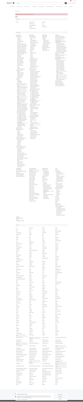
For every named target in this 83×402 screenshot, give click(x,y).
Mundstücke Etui (32, 70)
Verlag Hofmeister (31, 359)
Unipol (56, 333)
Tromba (43, 331)
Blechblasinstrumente (32, 36)
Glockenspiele (58, 193)
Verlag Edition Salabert (58, 352)
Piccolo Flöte (19, 38)
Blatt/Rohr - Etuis (19, 150)
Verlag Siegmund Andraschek (46, 371)
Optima (30, 301)
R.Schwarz (43, 310)
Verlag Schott (18, 371)
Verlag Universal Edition (58, 373)
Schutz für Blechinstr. (33, 135)
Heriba (30, 269)
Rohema (30, 315)
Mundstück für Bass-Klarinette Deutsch (21, 98)
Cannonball (57, 243)
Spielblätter (17, 78)
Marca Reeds (31, 290)
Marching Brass (32, 48)
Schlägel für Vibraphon (59, 178)
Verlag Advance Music (45, 337)
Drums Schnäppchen (58, 80)
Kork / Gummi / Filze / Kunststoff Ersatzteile (35, 124)
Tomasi (17, 331)
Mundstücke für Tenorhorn (34, 77)
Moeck (17, 296)
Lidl (55, 285)
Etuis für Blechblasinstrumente (33, 90)
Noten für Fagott (31, 180)
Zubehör (17, 219)
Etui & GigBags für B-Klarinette (21, 115)
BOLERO (43, 240)
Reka (56, 312)
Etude (56, 253)
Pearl (17, 304)
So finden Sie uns (31, 23)
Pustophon (30, 310)
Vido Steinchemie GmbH (32, 376)
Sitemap (43, 25)
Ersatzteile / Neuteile (33, 119)
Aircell (17, 229)
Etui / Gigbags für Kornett (34, 91)
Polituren (18, 131)
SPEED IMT (30, 325)
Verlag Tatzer (31, 373)
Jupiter (56, 275)
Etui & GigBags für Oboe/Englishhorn (19, 122)
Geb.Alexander (18, 261)
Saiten (43, 181)
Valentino (43, 334)
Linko (17, 286)
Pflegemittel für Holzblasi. (20, 129)
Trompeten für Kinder (33, 61)
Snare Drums (57, 197)
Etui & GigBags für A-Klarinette (21, 118)
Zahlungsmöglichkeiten (32, 25)
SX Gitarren (30, 328)
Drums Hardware (58, 207)
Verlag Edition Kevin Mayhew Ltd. (47, 351)
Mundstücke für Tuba (33, 82)
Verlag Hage (18, 357)
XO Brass (56, 382)
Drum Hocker (57, 198)
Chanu (30, 245)
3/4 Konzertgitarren (46, 173)
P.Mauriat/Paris (18, 302)
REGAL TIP (43, 312)
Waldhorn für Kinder (33, 63)
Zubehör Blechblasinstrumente (33, 128)
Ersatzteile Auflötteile (33, 117)
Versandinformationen (32, 28)
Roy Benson (44, 317)
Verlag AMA (31, 339)
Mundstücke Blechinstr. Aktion (59, 55)
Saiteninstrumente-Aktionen (59, 83)
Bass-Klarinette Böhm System (21, 51)
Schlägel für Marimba (59, 179)
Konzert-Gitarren (44, 169)
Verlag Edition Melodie (19, 352)
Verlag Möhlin (31, 363)
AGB (42, 23)
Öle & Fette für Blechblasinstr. (34, 107)
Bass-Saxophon (19, 63)
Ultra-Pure (43, 333)
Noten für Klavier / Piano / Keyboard (34, 194)
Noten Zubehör (31, 199)
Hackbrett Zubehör (45, 179)
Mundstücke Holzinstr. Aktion (59, 38)
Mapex (17, 290)
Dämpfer (31, 129)
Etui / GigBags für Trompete (34, 92)
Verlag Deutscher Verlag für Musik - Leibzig (60, 346)
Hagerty (56, 264)
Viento (56, 376)
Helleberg (43, 267)
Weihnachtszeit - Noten (32, 174)
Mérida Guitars (44, 293)
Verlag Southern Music (19, 373)
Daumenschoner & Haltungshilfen (22, 154)
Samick (30, 318)
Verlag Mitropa (18, 363)
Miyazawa (43, 294)
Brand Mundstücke (58, 240)
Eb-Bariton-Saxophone (20, 62)
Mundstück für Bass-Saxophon (21, 110)
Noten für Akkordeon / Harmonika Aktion (61, 77)
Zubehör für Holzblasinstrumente (21, 146)
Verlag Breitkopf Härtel (58, 341)
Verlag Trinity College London (46, 373)
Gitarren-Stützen (45, 197)
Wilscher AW (44, 379)
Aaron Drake (31, 227)
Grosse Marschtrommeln (58, 187)
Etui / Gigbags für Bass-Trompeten (35, 95)
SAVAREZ (56, 318)
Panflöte (18, 67)
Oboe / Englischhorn (20, 65)
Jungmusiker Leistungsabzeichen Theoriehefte (34, 170)
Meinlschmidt (18, 293)
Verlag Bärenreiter (18, 341)
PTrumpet (56, 309)
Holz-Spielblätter (19, 81)
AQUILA (30, 232)
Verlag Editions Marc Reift (59, 354)
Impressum (18, 399)
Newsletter (30, 26)
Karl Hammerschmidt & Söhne (20, 278)
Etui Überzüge (19, 126)
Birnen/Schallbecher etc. (20, 139)
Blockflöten (18, 37)
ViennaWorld (44, 376)
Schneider (56, 320)
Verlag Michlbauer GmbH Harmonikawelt (59, 361)
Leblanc (30, 283)
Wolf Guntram (44, 381)
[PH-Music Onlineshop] (11, 3)
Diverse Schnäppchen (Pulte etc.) (60, 85)
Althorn (31, 51)
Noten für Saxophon (32, 179)
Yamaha (17, 384)
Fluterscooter (57, 256)
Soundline (17, 325)
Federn (31, 121)
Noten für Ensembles (32, 173)
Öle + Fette (18, 130)
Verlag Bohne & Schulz (45, 341)
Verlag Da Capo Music (32, 345)
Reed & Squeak (31, 312)
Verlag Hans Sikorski (45, 357)
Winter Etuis (57, 379)
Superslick (17, 328)
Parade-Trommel (57, 203)
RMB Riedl (17, 315)
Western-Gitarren (44, 176)
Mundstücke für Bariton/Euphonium (35, 76)
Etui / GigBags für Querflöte (21, 114)
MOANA (56, 294)
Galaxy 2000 (57, 259)
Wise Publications (18, 381)
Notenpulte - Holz (45, 41)
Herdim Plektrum (18, 269)
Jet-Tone (17, 274)
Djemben (56, 201)
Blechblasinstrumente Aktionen (59, 52)
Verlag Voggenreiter (19, 374)
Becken (56, 182)
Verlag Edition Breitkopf (32, 349)
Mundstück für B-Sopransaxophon (22, 104)
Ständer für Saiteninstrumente (47, 188)
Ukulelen (43, 177)
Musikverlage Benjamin (19, 299)
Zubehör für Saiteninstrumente (46, 184)
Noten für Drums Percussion (60, 79)
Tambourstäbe (44, 37)
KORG (43, 280)
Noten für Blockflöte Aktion (60, 62)
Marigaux (43, 290)
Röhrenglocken (58, 191)
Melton (30, 293)
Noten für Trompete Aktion (60, 69)
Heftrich (17, 267)
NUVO (56, 299)
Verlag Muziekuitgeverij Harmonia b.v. (21, 368)
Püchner (17, 310)
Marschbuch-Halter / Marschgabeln (22, 157)
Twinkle (30, 333)
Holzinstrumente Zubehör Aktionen (60, 37)
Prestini (56, 307)
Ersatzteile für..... (32, 118)
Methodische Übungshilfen (34, 86)
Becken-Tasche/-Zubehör (60, 186)
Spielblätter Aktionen (58, 42)
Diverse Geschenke (19, 169)
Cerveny (17, 245)
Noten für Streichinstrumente (33, 197)
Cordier (30, 248)
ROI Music (43, 315)
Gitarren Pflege (45, 195)
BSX (55, 242)
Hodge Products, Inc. (58, 269)
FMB (29, 258)
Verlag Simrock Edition (58, 371)
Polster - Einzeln (19, 140)
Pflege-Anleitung (32, 106)
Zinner (56, 384)
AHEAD (56, 227)
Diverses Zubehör (19, 166)
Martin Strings (18, 291)
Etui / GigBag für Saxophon (21, 120)
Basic (43, 237)
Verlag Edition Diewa (45, 349)
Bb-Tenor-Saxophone (20, 61)
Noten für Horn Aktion (59, 72)
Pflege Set (31, 111)
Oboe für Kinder (19, 77)
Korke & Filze (19, 142)
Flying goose (18, 258)
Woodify (56, 381)
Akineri (30, 229)
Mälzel (56, 288)
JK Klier (30, 274)
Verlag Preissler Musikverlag (33, 368)
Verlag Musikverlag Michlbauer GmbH (47, 365)
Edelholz (30, 251)
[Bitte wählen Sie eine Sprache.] (71, 1)
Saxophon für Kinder (20, 75)
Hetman (43, 269)
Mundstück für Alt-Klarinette (21, 99)
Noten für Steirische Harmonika (33, 193)
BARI (30, 237)
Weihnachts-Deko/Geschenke (20, 176)
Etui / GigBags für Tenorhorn (34, 97)
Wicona (17, 379)
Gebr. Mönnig (31, 261)
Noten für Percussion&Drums (33, 198)
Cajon (56, 202)
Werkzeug (18, 144)
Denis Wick (17, 250)
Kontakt (75, 0)
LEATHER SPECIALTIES (58, 282)
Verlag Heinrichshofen (58, 357)
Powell (30, 307)
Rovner (30, 317)
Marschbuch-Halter (59, 212)
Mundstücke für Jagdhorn (34, 80)
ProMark (30, 309)
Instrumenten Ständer (20, 156)
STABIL (43, 325)
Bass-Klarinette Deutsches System (22, 52)
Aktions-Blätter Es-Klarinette (60, 44)
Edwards (43, 251)
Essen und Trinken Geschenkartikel (21, 171)
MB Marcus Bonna (45, 291)
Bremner (17, 242)
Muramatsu (31, 296)
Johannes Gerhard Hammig (20, 275)
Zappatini (43, 384)
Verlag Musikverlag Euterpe (20, 365)
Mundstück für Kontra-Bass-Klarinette (21, 103)
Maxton (30, 291)
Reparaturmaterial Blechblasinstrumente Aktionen (59, 57)
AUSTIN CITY (57, 234)
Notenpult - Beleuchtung (46, 42)
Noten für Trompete (32, 183)
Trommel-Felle (58, 213)
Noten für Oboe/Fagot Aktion (60, 67)
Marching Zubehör (59, 211)
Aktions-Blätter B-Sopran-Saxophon (61, 47)
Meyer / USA (18, 294)
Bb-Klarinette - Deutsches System (22, 46)
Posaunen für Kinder (33, 65)
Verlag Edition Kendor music (33, 351)
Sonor (56, 323)
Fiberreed (17, 256)
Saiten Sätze (45, 182)
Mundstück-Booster (33, 87)
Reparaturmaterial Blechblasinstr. (34, 116)
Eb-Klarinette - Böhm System (21, 43)
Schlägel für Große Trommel (60, 176)
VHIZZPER (56, 374)
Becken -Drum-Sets (59, 184)
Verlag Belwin (31, 341)
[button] (69, 3)
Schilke (43, 320)
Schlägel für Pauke (59, 172)
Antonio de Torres (18, 232)
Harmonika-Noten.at (58, 266)
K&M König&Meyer (19, 277)
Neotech (43, 299)
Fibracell (30, 256)
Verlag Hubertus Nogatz (19, 360)
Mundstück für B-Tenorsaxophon (22, 106)
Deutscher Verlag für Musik (33, 250)
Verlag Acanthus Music (19, 337)
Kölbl (17, 280)
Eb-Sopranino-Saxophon (20, 57)
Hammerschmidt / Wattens (20, 266)
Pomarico (17, 307)
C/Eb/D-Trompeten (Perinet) (34, 42)
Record (17, 312)
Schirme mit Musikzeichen (20, 173)
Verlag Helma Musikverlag (20, 359)
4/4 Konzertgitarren (46, 171)
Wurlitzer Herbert (31, 382)
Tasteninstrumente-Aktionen (59, 84)
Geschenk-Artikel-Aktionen (59, 81)
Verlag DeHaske (44, 345)
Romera (56, 315)
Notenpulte (44, 38)
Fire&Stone (43, 256)
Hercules (56, 267)
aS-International (18, 234)
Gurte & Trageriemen (33, 130)
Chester (56, 245)
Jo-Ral (43, 274)
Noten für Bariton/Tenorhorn (33, 184)
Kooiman (30, 280)
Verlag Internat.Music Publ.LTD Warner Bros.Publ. (34, 361)
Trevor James (31, 331)
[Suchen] (66, 3)
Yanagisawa (31, 384)
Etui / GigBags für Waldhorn (34, 101)
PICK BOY (56, 304)
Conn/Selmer (18, 248)
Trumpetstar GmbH (19, 333)
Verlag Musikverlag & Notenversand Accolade (60, 364)
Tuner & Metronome (45, 46)
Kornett (31, 38)
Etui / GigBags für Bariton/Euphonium (33, 99)
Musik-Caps (17, 172)
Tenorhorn (31, 53)
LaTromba (43, 282)
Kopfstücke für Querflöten (21, 164)
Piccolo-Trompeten (33, 37)
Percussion (56, 196)
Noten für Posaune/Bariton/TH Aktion (60, 71)
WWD (43, 382)
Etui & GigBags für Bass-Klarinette (22, 119)
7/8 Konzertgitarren (46, 172)
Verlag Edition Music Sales (33, 352)
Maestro (17, 288)
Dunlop (17, 251)
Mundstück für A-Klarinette (21, 92)
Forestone (56, 258)
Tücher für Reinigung (20, 135)
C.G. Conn (43, 243)
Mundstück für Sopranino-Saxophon (22, 109)
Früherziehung (31, 195)
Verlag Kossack (44, 360)
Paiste (30, 302)
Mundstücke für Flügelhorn (34, 73)
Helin (30, 267)
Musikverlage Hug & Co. (32, 299)
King (43, 278)
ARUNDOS (56, 232)
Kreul (56, 280)
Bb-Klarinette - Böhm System (21, 47)
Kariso (56, 277)
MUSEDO (43, 296)
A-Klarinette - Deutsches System (21, 48)
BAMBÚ (17, 237)
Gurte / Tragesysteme (20, 155)
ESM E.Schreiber (44, 253)
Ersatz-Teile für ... (19, 145)
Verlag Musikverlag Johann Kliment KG (34, 365)
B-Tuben (31, 55)
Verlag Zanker (31, 374)
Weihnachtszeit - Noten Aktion (60, 60)
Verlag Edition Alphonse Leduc (20, 349)
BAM (56, 235)
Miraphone (30, 294)
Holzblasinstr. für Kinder (19, 70)
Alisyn (56, 229)
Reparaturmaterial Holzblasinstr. (21, 137)
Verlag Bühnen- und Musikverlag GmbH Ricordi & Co (22, 343)
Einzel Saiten (45, 183)
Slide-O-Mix (44, 323)
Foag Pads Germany (45, 258)
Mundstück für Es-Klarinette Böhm (22, 87)
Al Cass (43, 229)
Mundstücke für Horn (33, 78)
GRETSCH (43, 264)
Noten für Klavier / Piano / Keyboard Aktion (61, 75)
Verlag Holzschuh (44, 359)
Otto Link (56, 301)
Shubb (17, 323)
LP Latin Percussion (32, 286)
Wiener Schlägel (31, 379)
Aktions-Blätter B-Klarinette (60, 43)
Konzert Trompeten (33, 41)
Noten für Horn (31, 185)
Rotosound (17, 317)
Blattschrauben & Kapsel (20, 152)
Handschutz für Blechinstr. (34, 108)
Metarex (56, 293)
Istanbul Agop (31, 272)
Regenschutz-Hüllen (19, 127)
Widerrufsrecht (44, 26)
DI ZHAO (43, 250)
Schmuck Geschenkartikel (20, 174)
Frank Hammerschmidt (19, 259)
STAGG (56, 325)
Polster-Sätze (19, 141)
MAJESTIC (43, 288)
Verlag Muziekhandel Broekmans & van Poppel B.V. (61, 366)
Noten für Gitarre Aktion (59, 73)
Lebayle (17, 283)
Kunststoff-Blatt (19, 82)
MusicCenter (57, 296)
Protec (43, 309)
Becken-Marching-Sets (59, 183)
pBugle (56, 302)
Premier (43, 307)
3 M (16, 227)
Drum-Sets (56, 169)
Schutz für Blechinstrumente (34, 114)
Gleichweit (17, 264)
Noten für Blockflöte (32, 175)
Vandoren (56, 334)
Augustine (30, 234)
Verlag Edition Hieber (19, 351)
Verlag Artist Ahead (58, 339)
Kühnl (17, 282)
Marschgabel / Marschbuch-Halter (35, 134)
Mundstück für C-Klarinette (21, 94)
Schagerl (30, 320)
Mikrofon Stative (44, 48)
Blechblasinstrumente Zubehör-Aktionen (60, 54)
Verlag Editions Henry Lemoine (46, 354)
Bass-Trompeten (32, 46)
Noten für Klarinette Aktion (60, 65)
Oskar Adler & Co (44, 301)
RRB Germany (57, 317)
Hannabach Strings (32, 266)
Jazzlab (43, 272)
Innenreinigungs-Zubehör (34, 112)
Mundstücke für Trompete (34, 72)
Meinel (56, 291)
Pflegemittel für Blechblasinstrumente (34, 104)
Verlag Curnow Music (19, 345)
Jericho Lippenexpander (58, 272)
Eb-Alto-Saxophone (20, 60)
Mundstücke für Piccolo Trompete (35, 71)
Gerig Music (44, 261)
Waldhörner (32, 47)
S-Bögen (18, 160)
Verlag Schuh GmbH (32, 371)
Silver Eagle (31, 323)
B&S (29, 235)
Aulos (43, 234)
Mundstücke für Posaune (33, 81)
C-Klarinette (19, 42)
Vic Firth (17, 376)
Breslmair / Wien (31, 242)
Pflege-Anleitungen (20, 134)
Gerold (56, 261)
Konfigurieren (60, 396)
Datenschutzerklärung (24, 399)
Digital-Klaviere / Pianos (19, 218)
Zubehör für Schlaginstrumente (59, 206)
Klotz (56, 278)
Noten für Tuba (31, 188)
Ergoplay (30, 253)
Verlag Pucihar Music (58, 368)
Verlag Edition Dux (58, 349)
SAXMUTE (17, 320)
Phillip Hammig (44, 304)
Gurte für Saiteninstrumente (47, 187)
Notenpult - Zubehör (46, 43)
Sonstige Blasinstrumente (21, 68)
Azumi (17, 235)
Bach (43, 235)
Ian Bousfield (18, 272)
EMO (17, 253)
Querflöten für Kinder (20, 72)
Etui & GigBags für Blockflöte (21, 125)
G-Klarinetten (19, 55)
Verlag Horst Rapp (58, 359)
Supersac (56, 326)
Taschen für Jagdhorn (33, 103)
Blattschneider (19, 151)
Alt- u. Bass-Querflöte (20, 41)
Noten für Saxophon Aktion (60, 66)
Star (16, 326)
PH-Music (30, 304)
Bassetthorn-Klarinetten (20, 53)
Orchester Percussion (58, 188)
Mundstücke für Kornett (33, 75)
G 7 (42, 259)
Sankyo (43, 318)
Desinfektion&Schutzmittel (46, 47)
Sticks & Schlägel (57, 171)
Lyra (56, 286)
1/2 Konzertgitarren (46, 174)
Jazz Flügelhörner (32, 43)
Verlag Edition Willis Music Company (21, 354)
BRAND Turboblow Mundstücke (34, 85)
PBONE (43, 302)
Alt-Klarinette (19, 56)
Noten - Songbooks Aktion (60, 61)
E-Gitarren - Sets (44, 178)
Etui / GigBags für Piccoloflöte (21, 113)
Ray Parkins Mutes (58, 310)
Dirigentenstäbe (44, 36)
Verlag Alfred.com (18, 339)
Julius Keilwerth (44, 275)
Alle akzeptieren (60, 394)
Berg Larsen (57, 237)
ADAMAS (43, 227)
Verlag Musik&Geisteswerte (46, 363)
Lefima (43, 283)
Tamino (56, 328)
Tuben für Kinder (32, 67)
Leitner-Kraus (18, 285)
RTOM (17, 318)
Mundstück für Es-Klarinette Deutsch (21, 85)
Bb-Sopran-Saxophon (20, 58)
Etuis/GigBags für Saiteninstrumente (46, 190)
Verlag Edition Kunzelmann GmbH (60, 351)
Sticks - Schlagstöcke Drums (60, 173)
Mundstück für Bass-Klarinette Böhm (21, 96)
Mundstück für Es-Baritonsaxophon (22, 108)
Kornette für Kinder (33, 62)
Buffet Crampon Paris (19, 243)
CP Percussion (44, 248)
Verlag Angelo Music (45, 339)
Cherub (43, 245)
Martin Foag (57, 290)
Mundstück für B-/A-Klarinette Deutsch (21, 89)
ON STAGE (17, 301)
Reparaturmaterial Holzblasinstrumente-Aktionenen (60, 40)
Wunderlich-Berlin (18, 382)
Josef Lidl (30, 275)
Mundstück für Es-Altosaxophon (21, 105)
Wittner (30, 381)
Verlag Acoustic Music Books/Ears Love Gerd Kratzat (34, 338)
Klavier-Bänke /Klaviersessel (20, 220)
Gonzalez (30, 264)
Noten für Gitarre (31, 190)
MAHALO (30, 288)
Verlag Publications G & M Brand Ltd (47, 368)
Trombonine (57, 331)
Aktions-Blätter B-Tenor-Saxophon (61, 49)
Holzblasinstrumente (19, 36)
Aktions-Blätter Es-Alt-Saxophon (60, 48)
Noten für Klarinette (32, 178)
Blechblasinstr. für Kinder (33, 60)
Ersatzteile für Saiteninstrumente (48, 194)
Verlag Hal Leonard (32, 357)
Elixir (56, 251)
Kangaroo (43, 277)
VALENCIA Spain (31, 334)
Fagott (18, 66)
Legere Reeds (57, 283)
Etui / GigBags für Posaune (34, 96)
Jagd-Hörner (32, 57)
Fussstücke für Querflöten (21, 165)
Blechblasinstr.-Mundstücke (33, 68)
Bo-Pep (30, 240)
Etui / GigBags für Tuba (33, 102)
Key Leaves (30, 278)
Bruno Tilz (43, 242)
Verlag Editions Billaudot (32, 354)
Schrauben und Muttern (33, 122)
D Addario (56, 248)
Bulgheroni (30, 243)
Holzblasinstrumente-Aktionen (59, 36)
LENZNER (43, 285)
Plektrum (44, 193)
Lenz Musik (30, 285)
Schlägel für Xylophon (59, 177)
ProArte (17, 309)
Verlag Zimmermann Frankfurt (46, 374)
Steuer (30, 326)
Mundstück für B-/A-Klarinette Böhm (21, 91)
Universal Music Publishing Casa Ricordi (21, 335)
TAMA (43, 328)
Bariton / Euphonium (33, 52)
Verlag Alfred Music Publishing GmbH (60, 337)
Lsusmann (43, 286)
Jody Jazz (56, 274)
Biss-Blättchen (19, 149)
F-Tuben (31, 56)
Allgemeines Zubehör (46, 186)
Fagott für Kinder (19, 76)
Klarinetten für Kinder (20, 73)
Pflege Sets (18, 132)
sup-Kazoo (43, 326)
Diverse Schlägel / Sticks (59, 181)
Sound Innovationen (20, 161)
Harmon (43, 266)
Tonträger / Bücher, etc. (32, 200)
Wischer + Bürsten (19, 136)
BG (16, 240)
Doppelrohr (18, 80)
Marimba (57, 192)
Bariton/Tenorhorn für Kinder (34, 66)
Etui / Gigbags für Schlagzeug (60, 208)
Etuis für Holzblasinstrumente (20, 111)
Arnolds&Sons (44, 232)
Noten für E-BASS (31, 189)
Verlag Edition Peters (45, 352)
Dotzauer (56, 250)
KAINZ (30, 277)
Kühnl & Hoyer (31, 282)
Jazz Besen (57, 174)
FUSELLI (30, 259)
